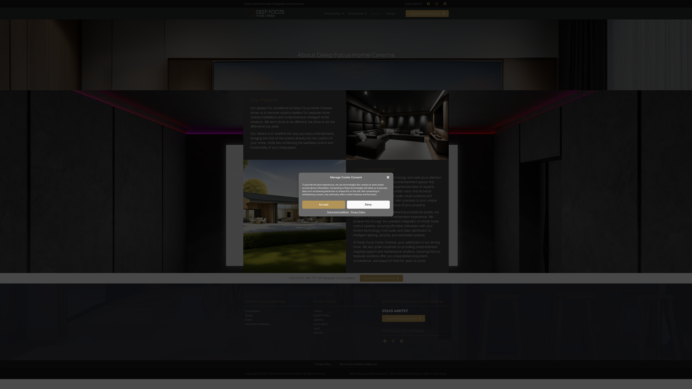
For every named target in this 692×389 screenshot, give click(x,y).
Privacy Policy (358, 212)
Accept (324, 204)
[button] (388, 177)
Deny (368, 204)
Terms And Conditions (338, 212)
